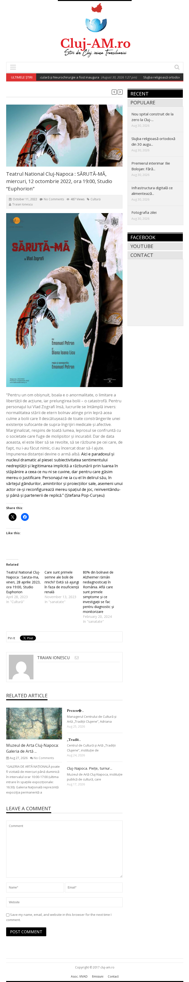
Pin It (11, 638)
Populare (142, 102)
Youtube (141, 246)
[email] (77, 657)
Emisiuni (97, 976)
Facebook (142, 237)
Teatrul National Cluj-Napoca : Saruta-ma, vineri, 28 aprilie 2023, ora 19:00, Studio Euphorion (23, 582)
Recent (139, 93)
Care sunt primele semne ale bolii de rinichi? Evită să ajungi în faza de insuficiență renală (62, 582)
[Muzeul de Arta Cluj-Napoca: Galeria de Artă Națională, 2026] (38, 723)
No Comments (54, 199)
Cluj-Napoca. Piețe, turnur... (89, 768)
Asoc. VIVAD (79, 976)
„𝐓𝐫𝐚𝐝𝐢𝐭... (74, 739)
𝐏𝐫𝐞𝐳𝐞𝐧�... (75, 710)
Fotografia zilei (144, 212)
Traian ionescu (22, 204)
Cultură (96, 199)
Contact (141, 255)
